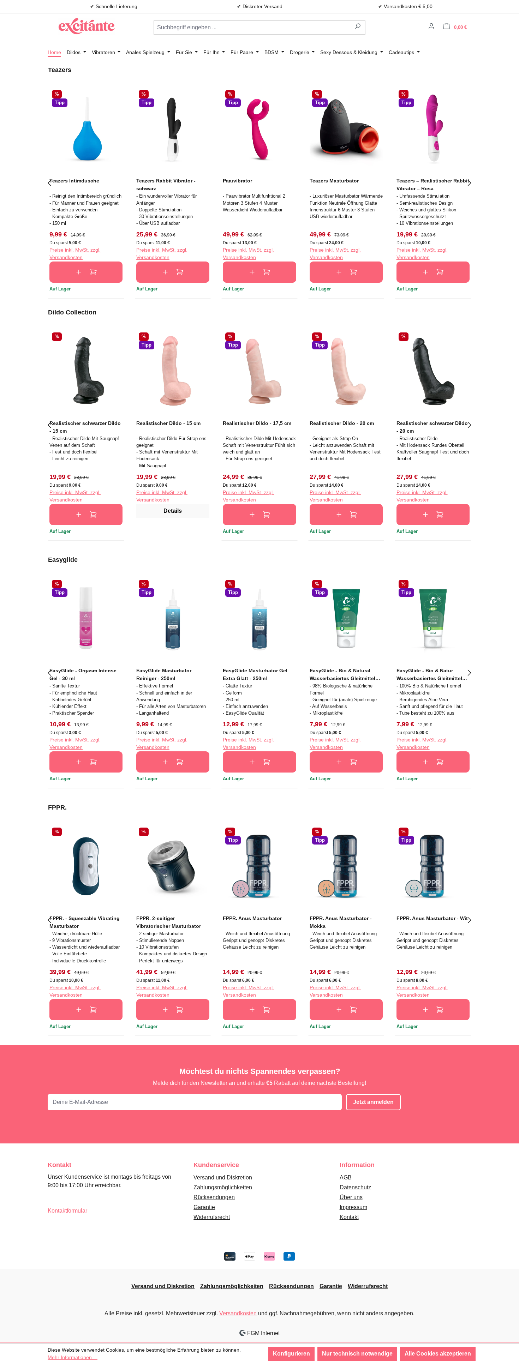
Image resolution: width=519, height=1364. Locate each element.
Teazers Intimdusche (74, 181)
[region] (259, 182)
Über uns (351, 1197)
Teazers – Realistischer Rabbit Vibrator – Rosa (432, 184)
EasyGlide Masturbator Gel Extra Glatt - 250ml (255, 674)
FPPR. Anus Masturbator (252, 918)
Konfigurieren (291, 1354)
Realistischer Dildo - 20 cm (342, 423)
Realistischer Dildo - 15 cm (168, 423)
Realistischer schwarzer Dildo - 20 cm (432, 426)
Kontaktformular (67, 1211)
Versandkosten (238, 1313)
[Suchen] (357, 27)
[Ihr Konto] (431, 27)
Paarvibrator (237, 181)
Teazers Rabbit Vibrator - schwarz (166, 184)
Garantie (204, 1207)
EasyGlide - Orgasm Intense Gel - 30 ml (83, 674)
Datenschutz (355, 1187)
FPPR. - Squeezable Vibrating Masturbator (84, 922)
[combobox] (252, 27)
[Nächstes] (469, 182)
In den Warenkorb (86, 272)
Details (172, 511)
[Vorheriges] (49, 182)
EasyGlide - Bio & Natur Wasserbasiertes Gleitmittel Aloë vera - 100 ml (429, 674)
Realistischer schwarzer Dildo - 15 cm (85, 426)
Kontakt (349, 1217)
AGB (346, 1177)
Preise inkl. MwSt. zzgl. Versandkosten (75, 253)
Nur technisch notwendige (357, 1354)
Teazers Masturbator (334, 181)
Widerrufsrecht (211, 1217)
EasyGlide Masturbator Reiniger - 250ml (163, 674)
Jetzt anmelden (373, 1102)
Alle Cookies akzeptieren (438, 1354)
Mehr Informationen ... (72, 1357)
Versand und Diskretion (222, 1177)
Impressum (353, 1207)
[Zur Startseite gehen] (86, 26)
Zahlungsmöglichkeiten (222, 1187)
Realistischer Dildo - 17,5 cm (257, 423)
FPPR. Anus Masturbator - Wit (432, 918)
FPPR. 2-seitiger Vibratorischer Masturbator (168, 922)
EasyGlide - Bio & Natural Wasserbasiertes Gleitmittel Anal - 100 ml (342, 674)
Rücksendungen (214, 1197)
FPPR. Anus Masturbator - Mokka (341, 922)
